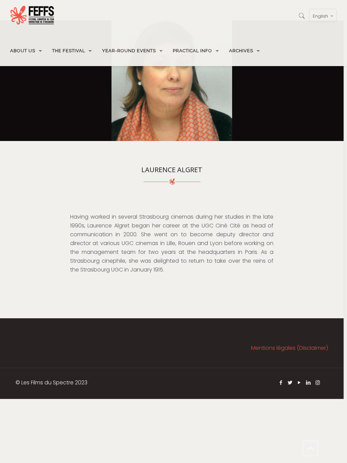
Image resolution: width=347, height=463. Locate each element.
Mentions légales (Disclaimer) (289, 348)
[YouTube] (299, 382)
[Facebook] (281, 382)
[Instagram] (317, 382)
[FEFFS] (32, 15)
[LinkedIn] (308, 382)
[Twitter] (290, 382)
